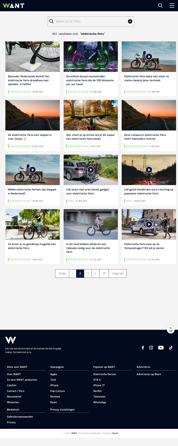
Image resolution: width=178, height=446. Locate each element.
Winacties (13, 402)
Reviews (55, 396)
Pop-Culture (57, 391)
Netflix (97, 391)
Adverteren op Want (149, 374)
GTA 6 (97, 380)
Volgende (117, 273)
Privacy (11, 422)
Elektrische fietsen (104, 374)
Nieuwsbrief (14, 396)
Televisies (99, 396)
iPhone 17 (99, 385)
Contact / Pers (15, 391)
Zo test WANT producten (22, 380)
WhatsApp (99, 402)
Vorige (62, 273)
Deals (53, 402)
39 (104, 273)
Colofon (11, 385)
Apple (53, 374)
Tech (53, 380)
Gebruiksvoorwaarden (20, 416)
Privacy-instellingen (62, 409)
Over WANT (14, 374)
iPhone (54, 385)
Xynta (115, 433)
